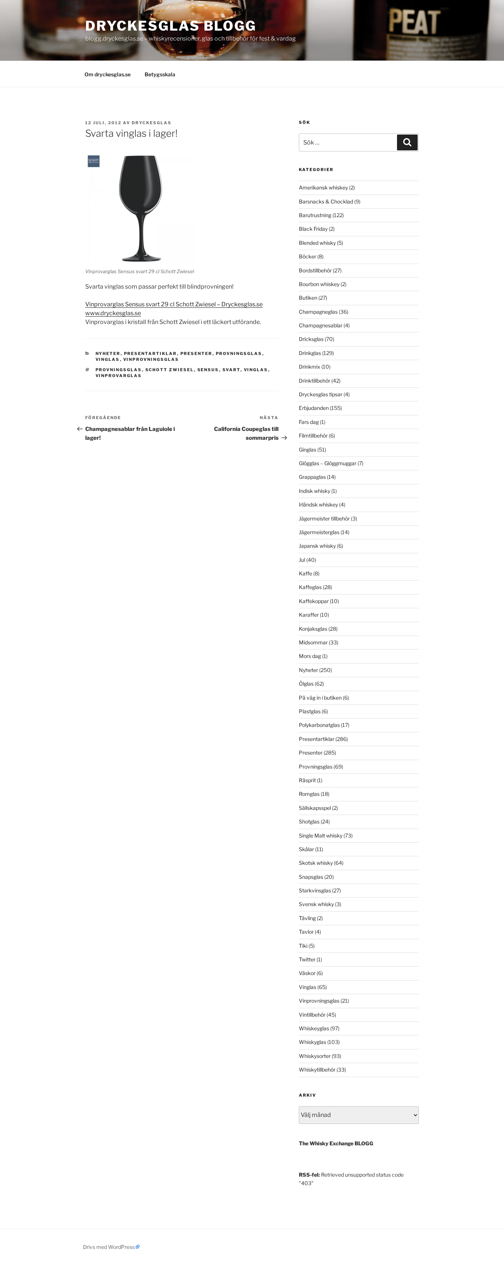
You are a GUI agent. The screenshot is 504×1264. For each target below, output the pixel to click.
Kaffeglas (310, 587)
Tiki (303, 946)
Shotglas (309, 821)
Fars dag (309, 422)
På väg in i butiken (320, 697)
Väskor (307, 973)
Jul (302, 560)
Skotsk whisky (316, 863)
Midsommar (313, 642)
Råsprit (307, 780)
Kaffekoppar (314, 601)
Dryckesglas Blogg (170, 26)
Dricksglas (311, 339)
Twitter (307, 959)
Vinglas (108, 359)
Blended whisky (317, 243)
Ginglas (307, 449)
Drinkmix (309, 366)
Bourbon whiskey (319, 284)
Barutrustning (315, 215)
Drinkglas (310, 353)
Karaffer (309, 615)
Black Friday (313, 229)
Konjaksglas (313, 629)
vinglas (256, 369)
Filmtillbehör (313, 435)
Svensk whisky (316, 904)
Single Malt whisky (320, 835)
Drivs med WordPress (109, 1247)
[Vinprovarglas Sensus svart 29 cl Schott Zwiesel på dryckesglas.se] (140, 208)
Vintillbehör (312, 1014)
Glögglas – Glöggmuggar (327, 463)
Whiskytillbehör (317, 1069)
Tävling (307, 918)
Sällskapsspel (315, 808)
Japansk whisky (317, 546)
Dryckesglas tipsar (320, 394)
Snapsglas (311, 877)
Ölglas (306, 683)
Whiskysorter (315, 1056)
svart (231, 369)
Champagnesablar (320, 325)
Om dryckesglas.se (107, 74)
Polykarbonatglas (319, 725)
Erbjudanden (314, 408)
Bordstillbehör (315, 270)
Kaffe (305, 573)
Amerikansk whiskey (323, 187)
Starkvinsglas (315, 890)
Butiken (308, 298)
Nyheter (108, 353)
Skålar (306, 849)
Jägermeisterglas (319, 532)
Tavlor (306, 932)
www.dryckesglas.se (113, 313)
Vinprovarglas (119, 375)
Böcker (307, 256)
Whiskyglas (312, 1042)
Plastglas (310, 711)
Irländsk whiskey (318, 504)
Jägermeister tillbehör (324, 518)
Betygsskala (160, 74)
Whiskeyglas (314, 1028)
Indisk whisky (314, 491)
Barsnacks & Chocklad (326, 201)
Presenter (196, 353)
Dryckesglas (152, 122)
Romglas (309, 794)
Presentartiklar (150, 353)
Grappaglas (312, 477)
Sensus (208, 369)
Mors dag (310, 656)
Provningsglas (239, 353)
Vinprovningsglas (151, 359)
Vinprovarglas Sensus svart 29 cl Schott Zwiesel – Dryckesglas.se (174, 304)
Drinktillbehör (314, 380)
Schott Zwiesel (169, 369)
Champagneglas (318, 312)
